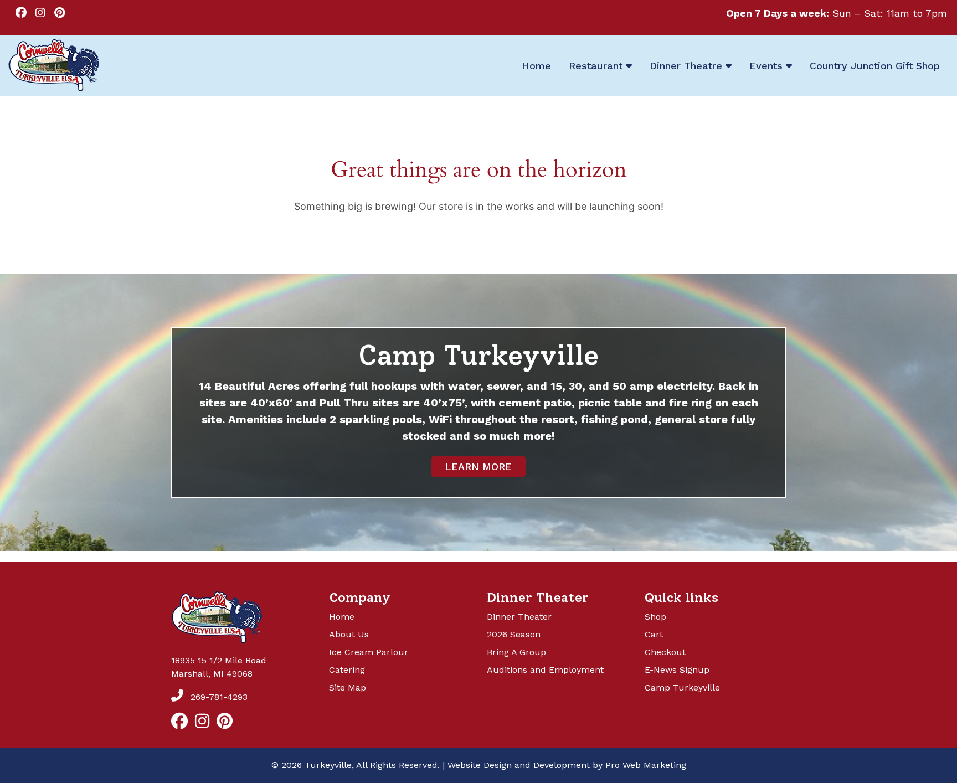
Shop (655, 616)
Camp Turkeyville (682, 687)
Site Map (347, 687)
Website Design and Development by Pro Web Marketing (566, 765)
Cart (654, 634)
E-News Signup (677, 669)
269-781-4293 (218, 697)
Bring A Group (516, 652)
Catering (347, 669)
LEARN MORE (478, 466)
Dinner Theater (519, 616)
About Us (349, 634)
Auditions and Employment (545, 669)
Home (341, 616)
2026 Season (514, 634)
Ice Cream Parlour (368, 652)
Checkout (665, 652)
